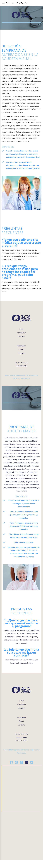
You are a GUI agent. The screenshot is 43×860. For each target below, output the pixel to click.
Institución (21, 333)
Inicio (21, 329)
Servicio (21, 336)
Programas (21, 346)
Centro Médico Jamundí (26, 14)
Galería (21, 349)
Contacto (21, 353)
